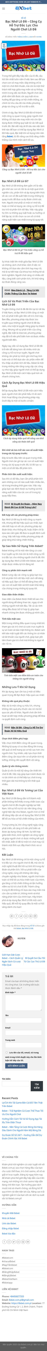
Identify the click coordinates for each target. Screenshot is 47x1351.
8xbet (10, 136)
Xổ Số (23, 18)
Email (7, 1027)
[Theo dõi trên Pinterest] (23, 1242)
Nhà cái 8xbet (8, 1218)
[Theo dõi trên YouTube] (28, 1242)
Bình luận (10, 992)
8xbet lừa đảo (8, 1233)
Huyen (39, 37)
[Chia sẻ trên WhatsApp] (12, 916)
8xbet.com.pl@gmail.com (21, 1299)
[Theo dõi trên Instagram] (9, 1242)
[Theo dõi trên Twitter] (14, 1242)
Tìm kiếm (6, 1079)
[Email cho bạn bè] (26, 916)
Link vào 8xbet (9, 1223)
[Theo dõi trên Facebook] (4, 1242)
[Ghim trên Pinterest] (30, 916)
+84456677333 (17, 1296)
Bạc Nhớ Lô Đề (27, 928)
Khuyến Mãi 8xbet (11, 1213)
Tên (6, 1015)
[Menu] (3, 8)
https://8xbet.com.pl (21, 1303)
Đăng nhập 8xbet (10, 1228)
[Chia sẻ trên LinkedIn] (35, 916)
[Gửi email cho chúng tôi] (18, 1242)
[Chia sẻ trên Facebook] (16, 916)
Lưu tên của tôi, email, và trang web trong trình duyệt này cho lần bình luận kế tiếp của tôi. (23, 1056)
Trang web (10, 1040)
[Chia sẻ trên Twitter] (21, 916)
